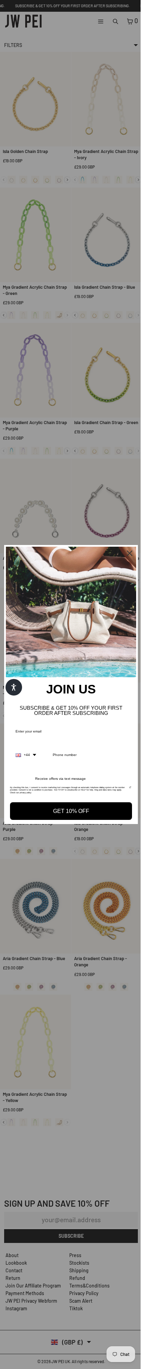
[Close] (126, 555)
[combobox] (26, 753)
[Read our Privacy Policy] (127, 788)
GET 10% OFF (69, 809)
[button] (14, 687)
